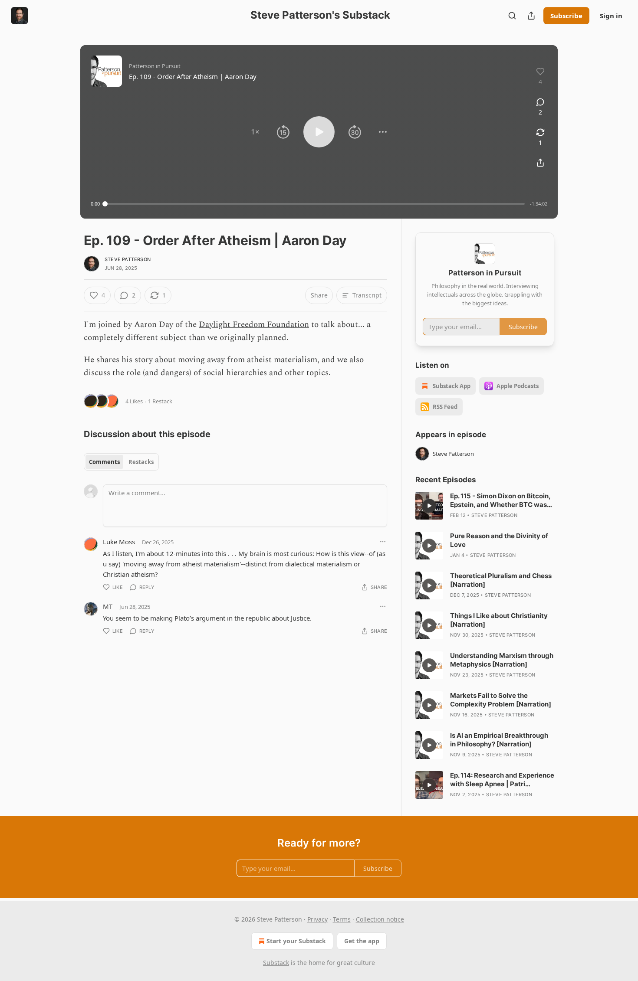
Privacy (317, 919)
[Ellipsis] (383, 542)
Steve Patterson (128, 259)
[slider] (315, 203)
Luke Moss (119, 541)
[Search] (512, 15)
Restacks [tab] (141, 462)
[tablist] (121, 462)
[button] (255, 132)
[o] (429, 506)
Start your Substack (296, 941)
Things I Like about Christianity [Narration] (499, 619)
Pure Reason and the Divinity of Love (499, 540)
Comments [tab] (104, 462)
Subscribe (566, 15)
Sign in (611, 15)
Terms (342, 919)
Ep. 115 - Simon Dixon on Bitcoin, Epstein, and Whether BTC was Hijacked (500, 500)
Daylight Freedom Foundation (254, 324)
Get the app (361, 941)
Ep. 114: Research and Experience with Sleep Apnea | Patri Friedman (502, 779)
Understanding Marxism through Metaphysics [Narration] (501, 659)
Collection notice (380, 919)
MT (107, 606)
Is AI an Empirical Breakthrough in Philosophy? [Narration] (499, 739)
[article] (485, 505)
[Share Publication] (531, 15)
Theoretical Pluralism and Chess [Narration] (501, 580)
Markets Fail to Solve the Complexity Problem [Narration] (500, 699)
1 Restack (160, 401)
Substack (276, 962)
